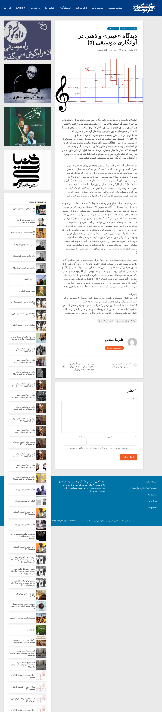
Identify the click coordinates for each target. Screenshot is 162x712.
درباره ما (35, 7)
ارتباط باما (81, 7)
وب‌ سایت (83, 437)
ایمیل (109, 437)
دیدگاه (134, 399)
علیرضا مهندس (128, 50)
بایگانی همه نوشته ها (128, 28)
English (20, 7)
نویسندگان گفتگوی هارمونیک (144, 488)
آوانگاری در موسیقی (125, 320)
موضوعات (97, 7)
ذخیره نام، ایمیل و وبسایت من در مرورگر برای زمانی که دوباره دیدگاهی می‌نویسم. (101, 448)
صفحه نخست (115, 7)
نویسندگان (65, 7)
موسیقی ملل (113, 28)
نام (135, 437)
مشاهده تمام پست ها (114, 348)
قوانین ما (49, 7)
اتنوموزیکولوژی (106, 320)
